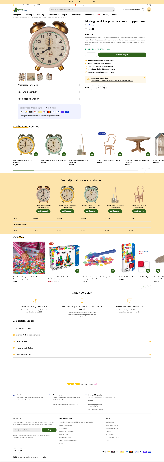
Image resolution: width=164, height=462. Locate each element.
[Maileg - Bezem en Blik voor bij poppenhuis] (82, 144)
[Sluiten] (144, 78)
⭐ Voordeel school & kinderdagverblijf (26, 5)
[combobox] (82, 9)
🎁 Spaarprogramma (82, 5)
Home (15, 17)
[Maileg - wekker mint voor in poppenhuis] (54, 144)
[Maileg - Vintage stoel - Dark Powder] (110, 144)
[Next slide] (149, 170)
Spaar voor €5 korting (99, 78)
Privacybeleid (28, 437)
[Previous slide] (143, 170)
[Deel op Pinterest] (104, 87)
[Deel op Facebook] (93, 87)
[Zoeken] (112, 9)
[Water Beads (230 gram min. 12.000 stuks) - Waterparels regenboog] (29, 258)
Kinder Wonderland (24, 457)
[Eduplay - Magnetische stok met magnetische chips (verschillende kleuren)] (99, 258)
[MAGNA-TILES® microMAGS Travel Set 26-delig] (135, 258)
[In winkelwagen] (36, 154)
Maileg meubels (36, 17)
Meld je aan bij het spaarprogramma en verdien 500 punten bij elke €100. (112, 80)
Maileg (28, 17)
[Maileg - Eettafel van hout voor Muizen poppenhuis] (138, 144)
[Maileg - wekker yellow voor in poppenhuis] (26, 144)
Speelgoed (21, 17)
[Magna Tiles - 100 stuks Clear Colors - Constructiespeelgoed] (64, 258)
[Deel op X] (98, 87)
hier (92, 398)
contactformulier (25, 400)
